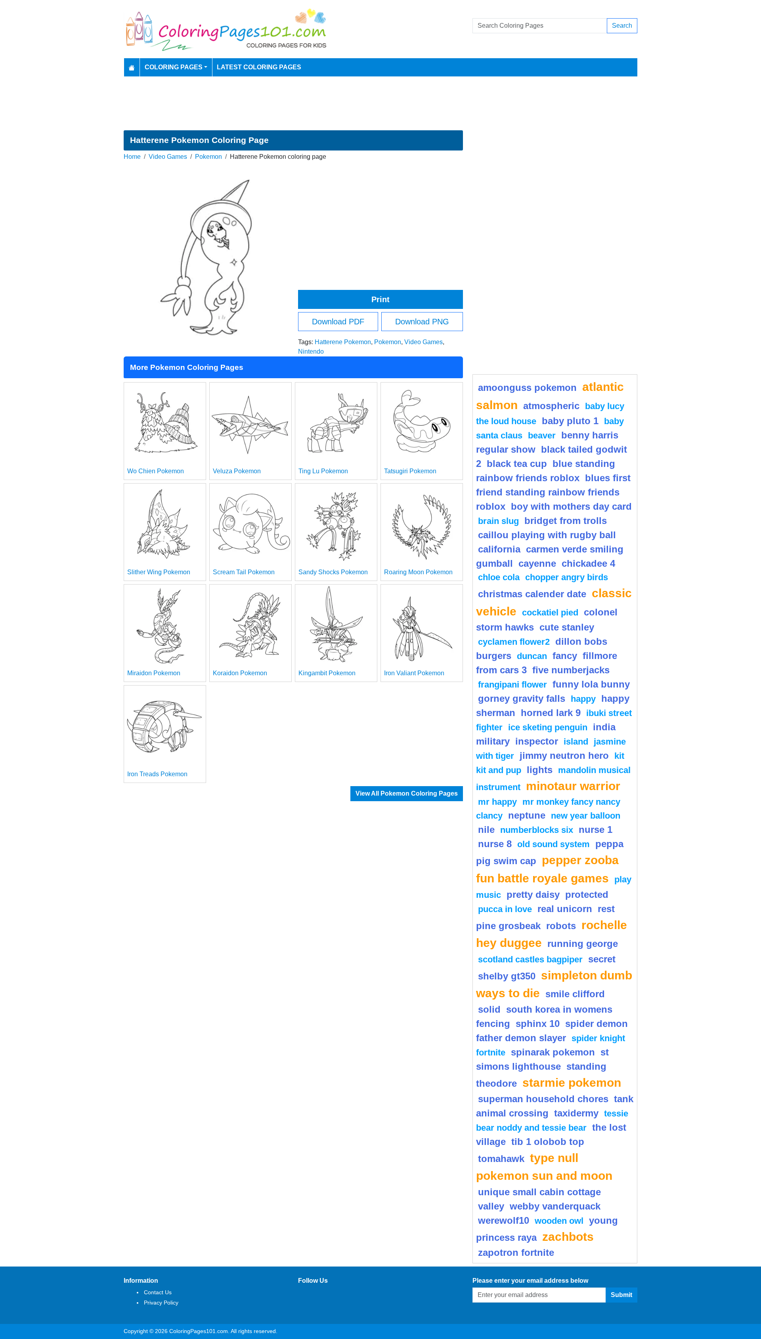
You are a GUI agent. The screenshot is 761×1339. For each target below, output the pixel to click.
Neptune (526, 815)
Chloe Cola (499, 577)
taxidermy (576, 1113)
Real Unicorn (564, 908)
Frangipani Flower (512, 684)
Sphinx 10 (538, 1023)
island (576, 742)
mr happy (497, 802)
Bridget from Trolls (565, 520)
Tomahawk (501, 1158)
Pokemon (208, 156)
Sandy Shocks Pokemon (333, 572)
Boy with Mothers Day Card (571, 506)
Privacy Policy (161, 1302)
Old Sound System (553, 844)
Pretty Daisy (533, 894)
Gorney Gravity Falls (521, 698)
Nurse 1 (595, 829)
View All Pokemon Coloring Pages (407, 793)
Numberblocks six (536, 830)
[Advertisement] (380, 103)
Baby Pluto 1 (570, 420)
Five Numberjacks (571, 670)
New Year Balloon (585, 816)
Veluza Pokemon (237, 471)
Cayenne (537, 563)
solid (489, 1009)
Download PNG (422, 321)
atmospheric (551, 405)
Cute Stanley (566, 627)
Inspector (536, 741)
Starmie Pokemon (571, 1082)
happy (583, 699)
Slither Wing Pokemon (158, 572)
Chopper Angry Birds (566, 577)
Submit (621, 1294)
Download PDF (338, 321)
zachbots (568, 1236)
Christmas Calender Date (532, 594)
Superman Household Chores (543, 1098)
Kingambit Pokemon (327, 673)
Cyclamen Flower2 (514, 642)
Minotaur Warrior (573, 785)
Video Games (168, 156)
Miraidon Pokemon (153, 673)
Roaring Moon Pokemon (418, 572)
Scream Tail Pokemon (244, 572)
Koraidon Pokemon (240, 673)
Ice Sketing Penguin (547, 727)
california (499, 549)
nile (486, 829)
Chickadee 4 (588, 563)
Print (380, 299)
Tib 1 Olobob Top (547, 1141)
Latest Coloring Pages (259, 67)
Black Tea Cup (517, 463)
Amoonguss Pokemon (527, 387)
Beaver (542, 435)
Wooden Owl (559, 1221)
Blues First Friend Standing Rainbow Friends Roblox (553, 492)
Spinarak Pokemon (553, 1052)
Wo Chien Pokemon (155, 471)
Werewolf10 (503, 1220)
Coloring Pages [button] (174, 67)
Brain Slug (498, 521)
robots (561, 925)
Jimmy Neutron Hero (564, 755)
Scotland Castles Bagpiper (530, 959)
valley (491, 1206)
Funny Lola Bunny (591, 684)
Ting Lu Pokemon (323, 471)
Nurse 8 (495, 843)
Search (622, 25)
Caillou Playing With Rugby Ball (547, 535)
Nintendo (311, 351)
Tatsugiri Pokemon (410, 471)
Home (132, 156)
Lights (540, 769)
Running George (582, 943)
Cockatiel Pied (550, 612)
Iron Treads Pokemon (157, 774)
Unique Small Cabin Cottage (539, 1192)
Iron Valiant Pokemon (414, 673)
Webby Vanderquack (555, 1206)
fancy (565, 655)
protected (586, 894)
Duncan (532, 656)
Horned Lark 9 (551, 712)
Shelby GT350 (506, 976)
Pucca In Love (505, 909)
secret (602, 959)
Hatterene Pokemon (343, 342)
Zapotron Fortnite (516, 1252)
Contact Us (158, 1292)
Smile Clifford (575, 994)
